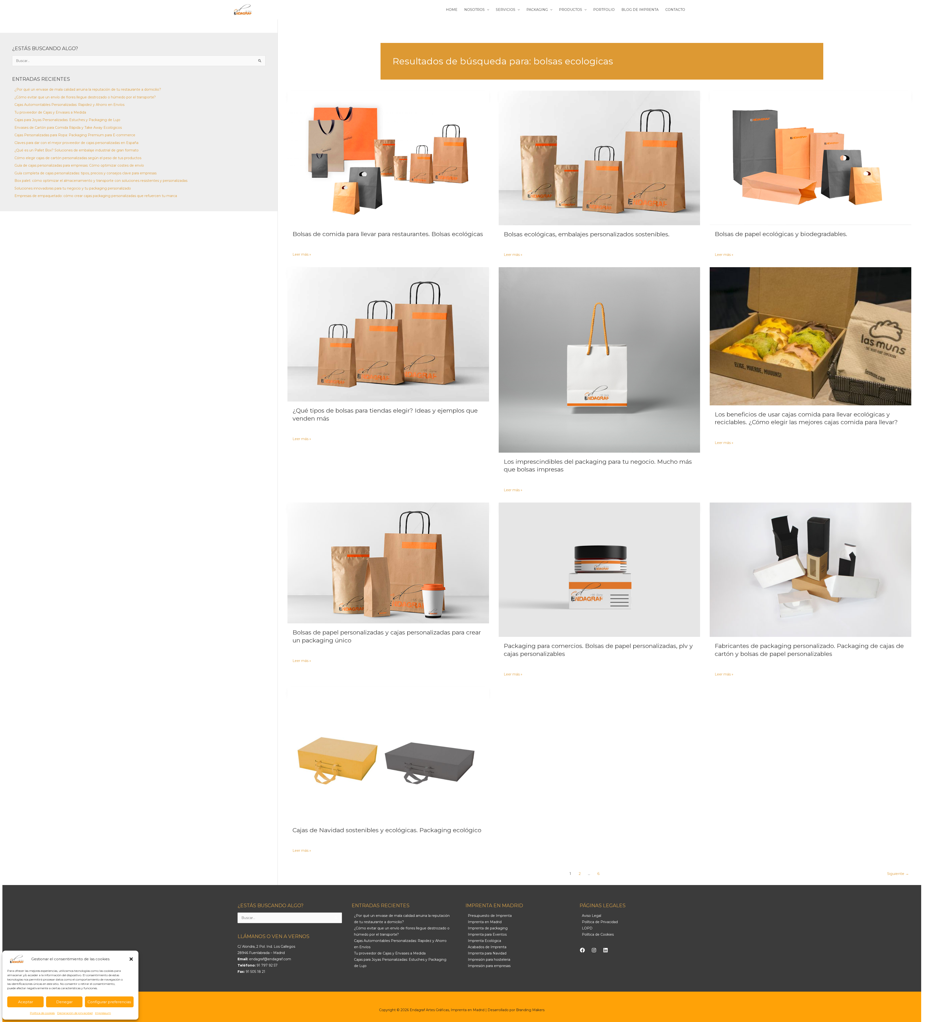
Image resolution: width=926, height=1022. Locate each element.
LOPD (587, 928)
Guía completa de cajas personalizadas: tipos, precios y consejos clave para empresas (85, 173)
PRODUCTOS (570, 9)
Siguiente (898, 874)
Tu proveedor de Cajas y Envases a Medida (50, 112)
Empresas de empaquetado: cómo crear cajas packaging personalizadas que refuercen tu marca (95, 196)
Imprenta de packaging (488, 928)
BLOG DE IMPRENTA (640, 9)
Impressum (103, 1013)
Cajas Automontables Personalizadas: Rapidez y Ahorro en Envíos (69, 104)
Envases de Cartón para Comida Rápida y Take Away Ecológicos (68, 127)
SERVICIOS (505, 9)
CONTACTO (675, 9)
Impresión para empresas (489, 966)
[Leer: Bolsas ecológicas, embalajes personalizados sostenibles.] (599, 158)
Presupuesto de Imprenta (490, 915)
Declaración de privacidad (75, 1013)
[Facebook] (582, 950)
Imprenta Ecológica (484, 941)
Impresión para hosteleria (489, 959)
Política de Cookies (598, 934)
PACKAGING (537, 9)
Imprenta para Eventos (487, 934)
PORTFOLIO (604, 9)
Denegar (64, 1002)
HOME (451, 9)
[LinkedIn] (605, 950)
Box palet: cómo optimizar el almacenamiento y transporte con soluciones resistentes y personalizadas (100, 180)
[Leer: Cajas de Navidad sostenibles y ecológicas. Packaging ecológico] (388, 754)
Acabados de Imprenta (487, 947)
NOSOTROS (474, 9)
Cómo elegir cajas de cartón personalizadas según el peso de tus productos (77, 158)
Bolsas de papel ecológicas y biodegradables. (781, 234)
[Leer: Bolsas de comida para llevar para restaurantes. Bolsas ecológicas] (388, 158)
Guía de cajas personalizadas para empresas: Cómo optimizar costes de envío (79, 165)
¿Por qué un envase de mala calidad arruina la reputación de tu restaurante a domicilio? (87, 89)
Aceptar (25, 1002)
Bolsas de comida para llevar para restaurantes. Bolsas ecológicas (388, 234)
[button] (131, 959)
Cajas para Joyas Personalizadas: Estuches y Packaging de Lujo (67, 120)
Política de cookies (42, 1013)
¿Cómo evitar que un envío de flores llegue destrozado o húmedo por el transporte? (85, 97)
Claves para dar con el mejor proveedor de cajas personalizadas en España (76, 143)
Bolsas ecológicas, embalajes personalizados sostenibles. (586, 234)
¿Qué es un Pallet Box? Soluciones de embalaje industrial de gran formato (76, 150)
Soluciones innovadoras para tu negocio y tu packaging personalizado (72, 188)
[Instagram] (594, 950)
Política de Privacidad (600, 922)
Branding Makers (530, 1010)
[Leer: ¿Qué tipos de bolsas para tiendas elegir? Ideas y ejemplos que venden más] (388, 334)
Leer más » (302, 254)
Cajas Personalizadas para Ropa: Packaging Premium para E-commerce (74, 135)
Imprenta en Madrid (485, 922)
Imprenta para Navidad (487, 953)
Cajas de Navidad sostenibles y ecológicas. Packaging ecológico (387, 830)
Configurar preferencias (109, 1002)
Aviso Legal (591, 915)
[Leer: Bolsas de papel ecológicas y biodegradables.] (810, 158)
